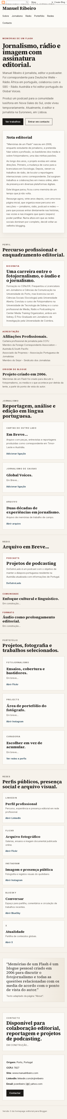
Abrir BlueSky (12, 913)
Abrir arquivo (13, 523)
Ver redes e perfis (16, 758)
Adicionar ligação (16, 453)
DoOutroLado (13, 583)
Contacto (7, 23)
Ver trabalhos (12, 121)
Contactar (15, 1093)
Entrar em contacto (38, 121)
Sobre (5, 16)
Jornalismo (17, 16)
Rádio (28, 16)
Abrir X (9, 942)
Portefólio (39, 16)
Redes (50, 16)
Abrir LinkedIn (13, 818)
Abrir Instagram (14, 721)
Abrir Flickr (12, 684)
